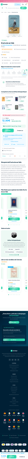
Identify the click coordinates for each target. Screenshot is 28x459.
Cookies (14, 403)
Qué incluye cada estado (7, 68)
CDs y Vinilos (14, 368)
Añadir (9, 100)
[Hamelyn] (4, 4)
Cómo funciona (14, 377)
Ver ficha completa (13, 254)
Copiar (14, 144)
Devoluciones (14, 390)
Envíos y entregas (14, 388)
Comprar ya (20, 130)
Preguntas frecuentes (14, 381)
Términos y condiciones (14, 405)
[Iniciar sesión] (26, 4)
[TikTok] (12, 360)
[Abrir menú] (2, 7)
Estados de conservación (14, 394)
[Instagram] (10, 360)
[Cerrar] (26, 1)
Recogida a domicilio (14, 379)
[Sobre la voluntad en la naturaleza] (14, 202)
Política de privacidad (14, 401)
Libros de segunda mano (14, 365)
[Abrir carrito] (22, 4)
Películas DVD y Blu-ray (14, 367)
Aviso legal (14, 399)
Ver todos (3, 263)
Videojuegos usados (14, 370)
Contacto (14, 392)
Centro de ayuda (14, 387)
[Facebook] (18, 360)
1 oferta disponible (14, 221)
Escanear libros (14, 376)
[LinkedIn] (15, 360)
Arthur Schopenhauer (8, 45)
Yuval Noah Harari (12, 283)
